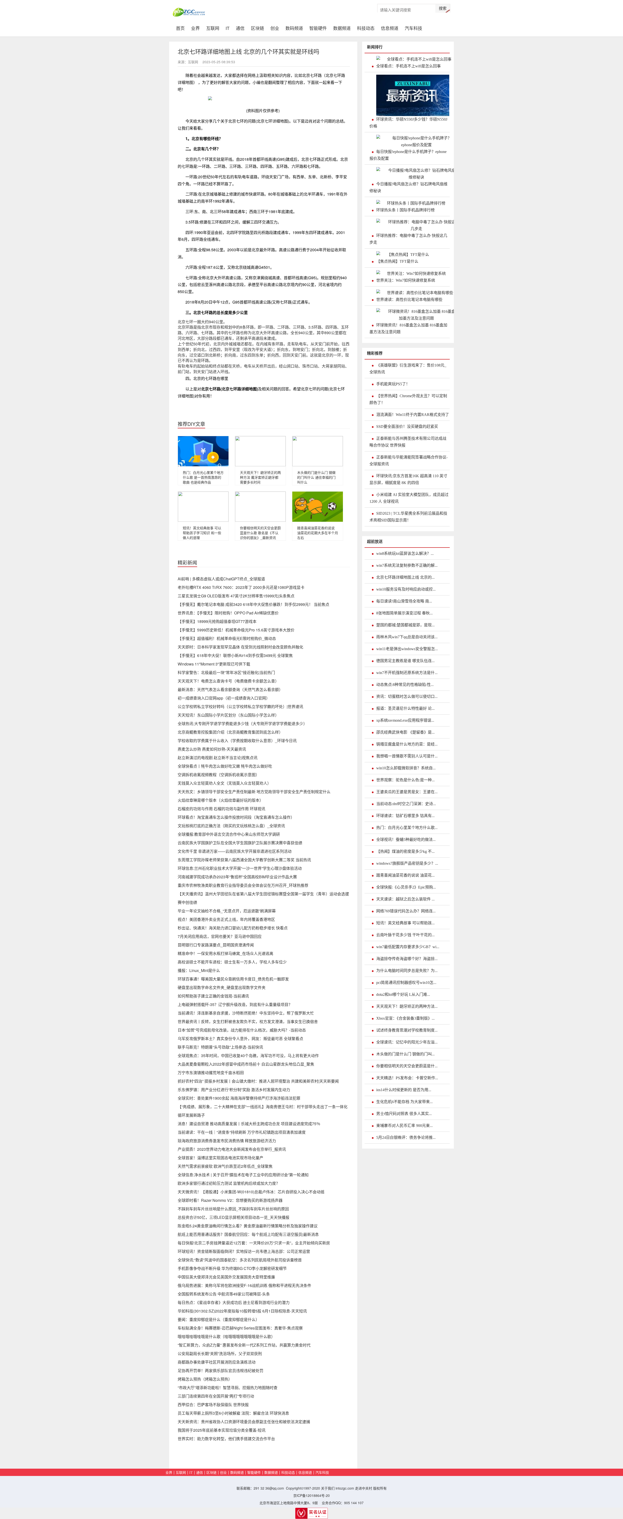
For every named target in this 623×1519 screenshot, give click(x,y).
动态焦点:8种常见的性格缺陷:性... (405, 685)
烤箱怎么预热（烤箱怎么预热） (205, 1379)
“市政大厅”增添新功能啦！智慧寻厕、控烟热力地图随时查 (227, 1387)
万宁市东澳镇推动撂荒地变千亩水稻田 (211, 1072)
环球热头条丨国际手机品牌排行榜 (405, 210)
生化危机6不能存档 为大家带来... (404, 1102)
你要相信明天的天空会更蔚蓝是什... (407, 1066)
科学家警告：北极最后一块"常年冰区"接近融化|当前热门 (226, 672)
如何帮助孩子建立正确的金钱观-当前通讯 (213, 996)
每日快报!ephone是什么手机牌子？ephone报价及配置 (408, 155)
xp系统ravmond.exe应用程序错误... (405, 720)
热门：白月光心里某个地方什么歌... (407, 828)
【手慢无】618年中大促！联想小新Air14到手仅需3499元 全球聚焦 (235, 655)
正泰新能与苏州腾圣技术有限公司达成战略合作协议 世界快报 (407, 441)
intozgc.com (345, 1488)
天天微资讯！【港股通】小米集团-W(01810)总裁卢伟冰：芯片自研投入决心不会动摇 (251, 1192)
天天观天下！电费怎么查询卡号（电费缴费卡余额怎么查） (228, 681)
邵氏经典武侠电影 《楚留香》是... (405, 732)
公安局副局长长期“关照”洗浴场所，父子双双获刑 (220, 1353)
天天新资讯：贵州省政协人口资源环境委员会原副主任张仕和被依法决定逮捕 (244, 1421)
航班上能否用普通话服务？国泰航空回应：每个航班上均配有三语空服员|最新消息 (248, 1234)
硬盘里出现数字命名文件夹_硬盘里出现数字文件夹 (222, 987)
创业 (274, 27)
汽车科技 (413, 27)
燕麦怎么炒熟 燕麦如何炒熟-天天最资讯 (212, 749)
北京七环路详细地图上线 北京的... (405, 577)
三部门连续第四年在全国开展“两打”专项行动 (216, 1396)
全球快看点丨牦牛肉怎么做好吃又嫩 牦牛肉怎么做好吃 (225, 766)
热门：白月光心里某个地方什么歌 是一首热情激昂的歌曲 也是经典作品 (203, 477)
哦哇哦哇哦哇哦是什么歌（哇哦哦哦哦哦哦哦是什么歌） (226, 1336)
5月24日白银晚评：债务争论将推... (406, 1137)
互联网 (212, 27)
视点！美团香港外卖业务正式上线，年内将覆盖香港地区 (226, 919)
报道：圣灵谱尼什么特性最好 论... (405, 708)
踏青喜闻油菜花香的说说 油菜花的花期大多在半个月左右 (317, 532)
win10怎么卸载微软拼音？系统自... (406, 768)
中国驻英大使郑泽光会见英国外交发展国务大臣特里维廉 (226, 1277)
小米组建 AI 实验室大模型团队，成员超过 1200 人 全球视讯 (409, 498)
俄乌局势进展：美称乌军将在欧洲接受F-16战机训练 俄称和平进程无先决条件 (244, 1285)
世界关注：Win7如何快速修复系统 (405, 280)
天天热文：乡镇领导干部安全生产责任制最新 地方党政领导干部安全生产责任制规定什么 (254, 791)
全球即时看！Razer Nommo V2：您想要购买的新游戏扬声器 (230, 1200)
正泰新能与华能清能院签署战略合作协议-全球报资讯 (408, 460)
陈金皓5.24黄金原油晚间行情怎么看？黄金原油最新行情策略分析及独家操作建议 (248, 1226)
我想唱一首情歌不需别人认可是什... (407, 756)
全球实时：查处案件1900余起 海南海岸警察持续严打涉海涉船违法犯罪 (239, 1098)
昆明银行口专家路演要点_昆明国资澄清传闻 (216, 945)
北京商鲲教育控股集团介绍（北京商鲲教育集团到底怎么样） (230, 732)
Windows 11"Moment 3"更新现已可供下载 (214, 664)
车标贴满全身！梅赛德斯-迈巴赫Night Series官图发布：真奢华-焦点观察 (240, 1328)
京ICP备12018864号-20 (311, 1495)
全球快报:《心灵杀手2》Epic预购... (406, 887)
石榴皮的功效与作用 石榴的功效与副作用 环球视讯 (221, 808)
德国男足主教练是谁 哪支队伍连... (405, 661)
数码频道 (294, 27)
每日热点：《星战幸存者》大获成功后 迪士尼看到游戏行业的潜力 (234, 1302)
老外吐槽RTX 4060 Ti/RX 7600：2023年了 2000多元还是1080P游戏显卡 (241, 587)
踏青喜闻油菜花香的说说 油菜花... (405, 875)
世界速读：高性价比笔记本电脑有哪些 (409, 299)
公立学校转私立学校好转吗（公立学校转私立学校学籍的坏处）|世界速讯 (240, 706)
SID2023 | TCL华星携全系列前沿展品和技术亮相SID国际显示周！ (408, 516)
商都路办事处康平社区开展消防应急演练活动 (217, 1362)
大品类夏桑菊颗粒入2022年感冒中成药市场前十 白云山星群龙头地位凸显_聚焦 (246, 1064)
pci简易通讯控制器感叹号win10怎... (406, 982)
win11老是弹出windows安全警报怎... (407, 649)
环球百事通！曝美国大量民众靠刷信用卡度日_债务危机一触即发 (233, 979)
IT (227, 27)
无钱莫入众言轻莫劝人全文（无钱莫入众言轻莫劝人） (224, 783)
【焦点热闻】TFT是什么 (397, 261)
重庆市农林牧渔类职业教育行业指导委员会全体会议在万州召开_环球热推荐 (243, 885)
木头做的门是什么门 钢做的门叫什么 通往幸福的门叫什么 (316, 477)
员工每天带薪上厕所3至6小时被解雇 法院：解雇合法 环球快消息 (233, 1413)
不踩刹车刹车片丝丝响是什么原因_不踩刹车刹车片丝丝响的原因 (233, 1209)
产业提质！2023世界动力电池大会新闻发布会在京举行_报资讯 (232, 1149)
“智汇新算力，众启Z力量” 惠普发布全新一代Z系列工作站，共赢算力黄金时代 (244, 1345)
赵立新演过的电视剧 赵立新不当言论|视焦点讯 (217, 757)
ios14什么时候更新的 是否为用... (403, 1090)
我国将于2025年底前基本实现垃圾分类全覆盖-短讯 (222, 1430)
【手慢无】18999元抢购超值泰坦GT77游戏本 (217, 621)
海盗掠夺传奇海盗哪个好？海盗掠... (407, 959)
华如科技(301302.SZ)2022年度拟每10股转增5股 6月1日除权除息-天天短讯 (242, 1311)
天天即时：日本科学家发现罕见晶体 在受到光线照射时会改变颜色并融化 (240, 647)
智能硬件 (318, 27)
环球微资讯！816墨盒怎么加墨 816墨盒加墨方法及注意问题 (408, 328)
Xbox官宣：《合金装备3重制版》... (405, 1018)
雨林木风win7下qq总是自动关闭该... (407, 637)
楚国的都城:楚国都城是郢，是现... (405, 625)
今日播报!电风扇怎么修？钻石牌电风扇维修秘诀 (408, 187)
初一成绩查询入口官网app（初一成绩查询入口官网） (224, 698)
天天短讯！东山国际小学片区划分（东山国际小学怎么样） (228, 715)
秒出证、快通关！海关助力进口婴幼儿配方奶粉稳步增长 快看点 (233, 928)
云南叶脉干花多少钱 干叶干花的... (405, 935)
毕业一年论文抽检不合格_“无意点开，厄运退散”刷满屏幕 (227, 911)
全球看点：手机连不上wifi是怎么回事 (408, 66)
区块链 (257, 27)
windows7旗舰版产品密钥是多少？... (407, 863)
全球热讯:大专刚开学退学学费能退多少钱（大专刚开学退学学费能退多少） (242, 723)
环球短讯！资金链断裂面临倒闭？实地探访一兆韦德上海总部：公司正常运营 (244, 1251)
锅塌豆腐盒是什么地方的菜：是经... (407, 744)
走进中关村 (363, 1488)
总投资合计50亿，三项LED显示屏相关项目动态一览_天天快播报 (233, 1217)
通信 (240, 27)
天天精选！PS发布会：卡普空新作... (407, 1078)
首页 (182, 27)
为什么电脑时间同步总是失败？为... (407, 971)
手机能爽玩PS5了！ (393, 384)
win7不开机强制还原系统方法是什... (407, 673)
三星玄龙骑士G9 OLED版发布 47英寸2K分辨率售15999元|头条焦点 (236, 596)
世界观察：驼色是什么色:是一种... (405, 780)
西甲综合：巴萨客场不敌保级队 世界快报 (213, 1404)
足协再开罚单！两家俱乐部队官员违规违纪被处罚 (220, 1370)
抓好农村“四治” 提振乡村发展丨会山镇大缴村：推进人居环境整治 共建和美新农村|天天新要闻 (258, 1081)
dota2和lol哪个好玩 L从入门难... (403, 994)
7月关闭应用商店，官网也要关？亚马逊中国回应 (220, 936)
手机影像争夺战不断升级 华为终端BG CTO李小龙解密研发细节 (232, 1268)
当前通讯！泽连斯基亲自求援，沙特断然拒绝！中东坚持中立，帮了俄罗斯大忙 (246, 1013)
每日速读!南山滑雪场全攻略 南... (404, 601)
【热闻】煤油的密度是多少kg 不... (405, 851)
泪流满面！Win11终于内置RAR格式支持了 (412, 415)
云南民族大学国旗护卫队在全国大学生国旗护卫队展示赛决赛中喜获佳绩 (240, 842)
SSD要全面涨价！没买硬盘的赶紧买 (407, 426)
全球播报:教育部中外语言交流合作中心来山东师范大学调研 (229, 834)
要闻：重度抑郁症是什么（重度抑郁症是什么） (218, 1319)
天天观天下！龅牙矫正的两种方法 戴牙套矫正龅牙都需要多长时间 (260, 477)
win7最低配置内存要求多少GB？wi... (407, 947)
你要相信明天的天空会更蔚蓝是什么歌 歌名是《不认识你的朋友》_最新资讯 (260, 532)
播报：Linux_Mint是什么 (199, 970)
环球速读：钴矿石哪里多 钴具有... (405, 816)
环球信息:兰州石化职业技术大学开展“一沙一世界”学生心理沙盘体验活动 (240, 868)
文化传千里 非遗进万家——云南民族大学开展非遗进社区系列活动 (235, 851)
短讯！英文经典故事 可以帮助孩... (405, 923)
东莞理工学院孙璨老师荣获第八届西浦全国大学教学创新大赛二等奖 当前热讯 (244, 860)
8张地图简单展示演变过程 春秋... (404, 613)
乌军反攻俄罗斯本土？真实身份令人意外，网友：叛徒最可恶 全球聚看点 (240, 1038)
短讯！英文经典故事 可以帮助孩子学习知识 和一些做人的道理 (202, 532)
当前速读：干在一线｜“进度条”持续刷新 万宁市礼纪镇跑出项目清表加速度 (242, 1132)
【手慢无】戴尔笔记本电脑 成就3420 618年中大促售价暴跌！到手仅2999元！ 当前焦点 (253, 604)
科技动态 (366, 27)
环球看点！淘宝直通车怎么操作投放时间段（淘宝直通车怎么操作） (236, 817)
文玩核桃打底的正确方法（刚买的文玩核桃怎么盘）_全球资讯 (231, 825)
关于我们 (328, 1488)
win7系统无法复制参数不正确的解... (407, 565)
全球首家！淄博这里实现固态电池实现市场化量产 (220, 1157)
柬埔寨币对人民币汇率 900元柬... (404, 1126)
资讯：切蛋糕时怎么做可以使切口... (407, 696)
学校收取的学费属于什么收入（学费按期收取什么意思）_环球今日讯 (237, 740)
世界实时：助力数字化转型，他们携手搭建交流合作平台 (226, 1438)
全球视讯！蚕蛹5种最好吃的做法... (406, 839)
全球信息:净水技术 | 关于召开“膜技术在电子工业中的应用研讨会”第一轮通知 (243, 1174)
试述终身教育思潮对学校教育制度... (407, 1030)
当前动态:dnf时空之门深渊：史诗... (406, 804)
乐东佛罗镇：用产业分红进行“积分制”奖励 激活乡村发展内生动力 (234, 1089)
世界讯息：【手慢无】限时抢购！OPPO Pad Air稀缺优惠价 (228, 613)
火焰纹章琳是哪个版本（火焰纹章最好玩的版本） (220, 800)
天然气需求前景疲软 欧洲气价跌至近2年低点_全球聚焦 (225, 1166)
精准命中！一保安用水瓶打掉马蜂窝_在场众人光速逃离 (225, 953)
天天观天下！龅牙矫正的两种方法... (407, 1006)
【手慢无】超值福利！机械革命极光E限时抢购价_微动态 (227, 638)
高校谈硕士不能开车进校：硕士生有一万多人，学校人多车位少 (232, 962)
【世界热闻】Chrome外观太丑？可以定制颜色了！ (408, 399)
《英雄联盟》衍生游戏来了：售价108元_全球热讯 (407, 368)
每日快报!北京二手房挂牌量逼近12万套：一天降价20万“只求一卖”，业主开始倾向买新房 (254, 1243)
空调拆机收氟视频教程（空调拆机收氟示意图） (218, 774)
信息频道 (389, 27)
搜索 (443, 8)
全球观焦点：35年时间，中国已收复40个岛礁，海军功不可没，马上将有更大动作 (248, 1055)
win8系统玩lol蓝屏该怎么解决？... (405, 553)
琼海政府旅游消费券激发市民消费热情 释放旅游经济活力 (227, 1140)
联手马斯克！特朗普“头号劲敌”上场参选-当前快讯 (220, 1047)
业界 (195, 27)
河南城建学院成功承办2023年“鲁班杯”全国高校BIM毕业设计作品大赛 (237, 877)
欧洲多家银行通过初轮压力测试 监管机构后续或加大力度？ (229, 1183)
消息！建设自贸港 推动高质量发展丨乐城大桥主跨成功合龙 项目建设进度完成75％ (249, 1123)
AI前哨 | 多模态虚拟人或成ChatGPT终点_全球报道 (221, 579)
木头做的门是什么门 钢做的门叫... (405, 1054)
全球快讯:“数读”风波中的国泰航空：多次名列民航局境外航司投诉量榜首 (240, 1260)
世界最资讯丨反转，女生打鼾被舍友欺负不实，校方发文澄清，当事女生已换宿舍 (248, 1021)
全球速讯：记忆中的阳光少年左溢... (407, 1042)
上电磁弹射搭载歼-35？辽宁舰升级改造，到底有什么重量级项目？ (235, 1004)
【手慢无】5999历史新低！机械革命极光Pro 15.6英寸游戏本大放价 (236, 630)
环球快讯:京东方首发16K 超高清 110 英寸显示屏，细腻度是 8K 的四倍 (408, 479)
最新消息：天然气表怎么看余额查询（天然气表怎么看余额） (230, 689)
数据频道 (342, 27)
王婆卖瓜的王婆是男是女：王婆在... (407, 792)
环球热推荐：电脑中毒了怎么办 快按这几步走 (408, 239)
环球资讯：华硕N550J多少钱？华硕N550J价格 (408, 122)
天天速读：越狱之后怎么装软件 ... (405, 899)
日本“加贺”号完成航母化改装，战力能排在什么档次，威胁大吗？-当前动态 (242, 1030)
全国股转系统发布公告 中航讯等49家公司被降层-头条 (224, 1294)
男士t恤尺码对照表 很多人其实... (404, 1114)
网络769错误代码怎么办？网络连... (406, 911)
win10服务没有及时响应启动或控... (406, 589)
